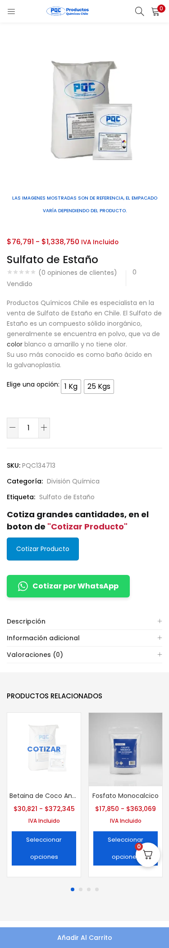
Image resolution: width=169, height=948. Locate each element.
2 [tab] (80, 889)
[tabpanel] (44, 796)
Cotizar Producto (42, 548)
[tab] (84, 621)
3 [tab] (89, 889)
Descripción (26, 621)
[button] (155, 11)
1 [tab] (72, 889)
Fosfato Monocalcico (125, 796)
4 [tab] (97, 889)
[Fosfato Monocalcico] (125, 748)
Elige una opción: (33, 384)
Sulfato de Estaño (67, 496)
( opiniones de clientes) (77, 272)
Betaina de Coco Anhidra (43, 796)
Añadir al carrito (84, 937)
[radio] (71, 386)
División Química (73, 481)
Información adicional (43, 638)
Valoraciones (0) (35, 654)
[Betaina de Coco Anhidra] (44, 748)
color (15, 344)
